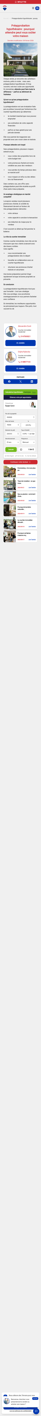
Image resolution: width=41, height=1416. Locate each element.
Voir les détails (31, 456)
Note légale (10, 456)
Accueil (6, 18)
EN (37, 8)
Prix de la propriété (10, 413)
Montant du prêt (10, 430)
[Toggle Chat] (36, 1411)
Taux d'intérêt (25, 430)
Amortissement (10, 438)
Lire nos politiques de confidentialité (20, 1411)
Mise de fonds (9, 421)
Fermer (35, 1398)
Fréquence (24, 438)
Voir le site (20, 456)
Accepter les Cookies (20, 1407)
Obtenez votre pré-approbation (20, 397)
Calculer (11, 449)
